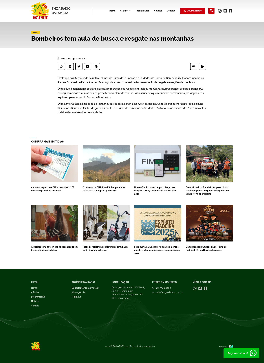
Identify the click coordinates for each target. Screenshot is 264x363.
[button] (211, 11)
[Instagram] (220, 10)
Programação (142, 11)
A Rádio (124, 11)
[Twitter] (225, 10)
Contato (171, 11)
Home (112, 11)
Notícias (158, 11)
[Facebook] (230, 10)
